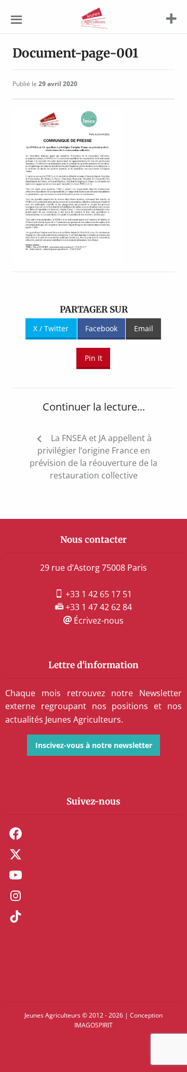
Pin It (93, 358)
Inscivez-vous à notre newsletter (93, 745)
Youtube (15, 875)
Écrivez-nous (98, 620)
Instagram (15, 895)
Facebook (101, 328)
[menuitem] (93, 833)
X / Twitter (51, 328)
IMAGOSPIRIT (93, 1025)
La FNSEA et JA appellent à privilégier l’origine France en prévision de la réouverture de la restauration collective (93, 456)
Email (143, 328)
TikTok (15, 916)
